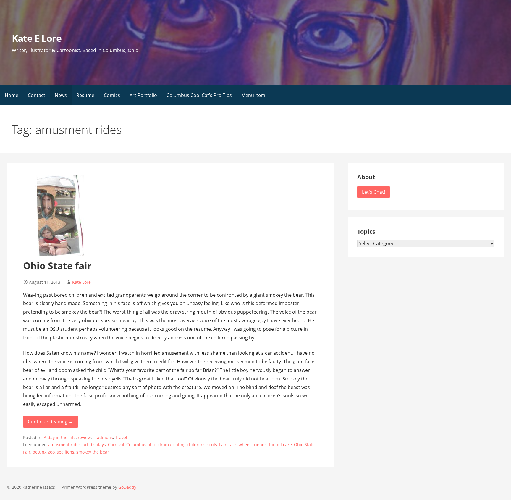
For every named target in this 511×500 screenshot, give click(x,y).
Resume (85, 95)
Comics (112, 95)
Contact (36, 95)
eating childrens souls (195, 444)
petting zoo (44, 452)
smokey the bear (92, 452)
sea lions (65, 452)
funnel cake (280, 444)
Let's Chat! (373, 192)
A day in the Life (60, 437)
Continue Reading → (50, 421)
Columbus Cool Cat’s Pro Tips (199, 95)
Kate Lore (81, 282)
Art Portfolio (143, 95)
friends (260, 444)
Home (11, 95)
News (61, 95)
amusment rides (64, 444)
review (84, 437)
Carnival (116, 444)
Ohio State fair (57, 265)
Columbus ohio (141, 444)
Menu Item (253, 95)
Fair (223, 444)
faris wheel (239, 444)
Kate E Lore (37, 38)
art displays (94, 444)
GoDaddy (127, 487)
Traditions (103, 437)
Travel (121, 437)
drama (164, 444)
